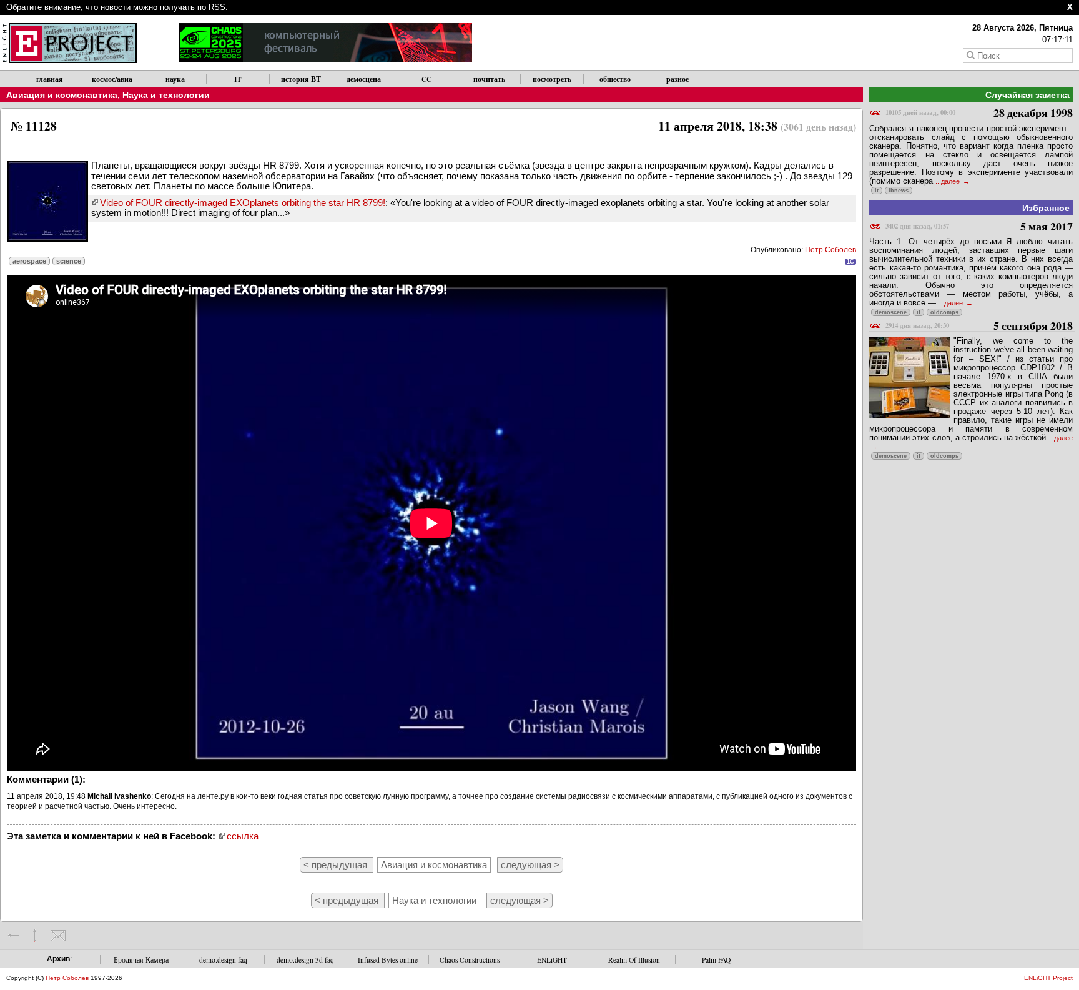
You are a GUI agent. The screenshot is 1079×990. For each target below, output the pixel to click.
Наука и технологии (166, 95)
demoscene (891, 312)
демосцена (364, 79)
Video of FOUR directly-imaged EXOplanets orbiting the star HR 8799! (242, 202)
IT (238, 79)
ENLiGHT (552, 959)
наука (175, 79)
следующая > (530, 864)
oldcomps (944, 312)
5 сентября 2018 (979, 326)
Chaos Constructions (470, 959)
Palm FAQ (716, 959)
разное (677, 79)
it (877, 190)
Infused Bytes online (388, 959)
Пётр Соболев (830, 249)
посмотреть (552, 79)
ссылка (243, 836)
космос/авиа (112, 79)
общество (615, 79)
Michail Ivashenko (119, 796)
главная (49, 79)
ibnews (899, 190)
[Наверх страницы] (36, 935)
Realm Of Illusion (634, 959)
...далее (948, 181)
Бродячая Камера (141, 959)
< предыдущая (336, 864)
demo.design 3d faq (305, 959)
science (68, 261)
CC (426, 79)
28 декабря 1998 (979, 113)
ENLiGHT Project (1048, 977)
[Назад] (14, 935)
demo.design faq (223, 959)
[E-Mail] (58, 935)
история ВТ (301, 79)
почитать (489, 79)
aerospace (29, 261)
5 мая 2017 (979, 227)
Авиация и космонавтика (61, 95)
